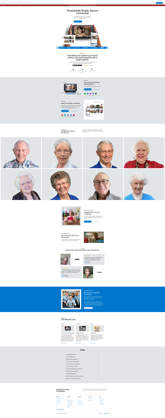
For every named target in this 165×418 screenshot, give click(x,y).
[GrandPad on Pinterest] (106, 413)
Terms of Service (101, 398)
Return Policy (101, 402)
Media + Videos (69, 405)
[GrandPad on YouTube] (108, 413)
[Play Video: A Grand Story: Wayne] (88, 272)
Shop (57, 403)
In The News (80, 400)
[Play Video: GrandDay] (94, 237)
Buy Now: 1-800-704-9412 (4, 0)
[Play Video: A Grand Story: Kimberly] (65, 259)
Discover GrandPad (97, 89)
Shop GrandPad (77, 21)
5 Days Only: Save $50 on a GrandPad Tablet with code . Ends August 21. (82, 5)
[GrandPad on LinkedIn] (104, 413)
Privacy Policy (101, 400)
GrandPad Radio (69, 403)
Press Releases (80, 402)
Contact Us (90, 400)
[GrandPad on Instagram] (101, 413)
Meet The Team (91, 398)
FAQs (68, 398)
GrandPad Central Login (161, 0)
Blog (78, 398)
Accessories (58, 400)
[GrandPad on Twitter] (102, 413)
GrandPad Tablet (59, 398)
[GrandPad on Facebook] (99, 413)
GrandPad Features (70, 400)
